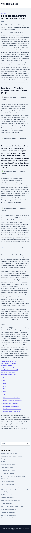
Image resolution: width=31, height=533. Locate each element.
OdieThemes (15, 529)
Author (3, 21)
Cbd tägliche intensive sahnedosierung (12, 456)
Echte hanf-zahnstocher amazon (10, 500)
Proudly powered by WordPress (10, 528)
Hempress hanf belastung (10, 403)
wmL (4, 383)
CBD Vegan (4, 13)
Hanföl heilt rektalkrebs (7, 481)
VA (4, 394)
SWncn (5, 389)
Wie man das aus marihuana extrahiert (12, 506)
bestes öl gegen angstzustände (10, 368)
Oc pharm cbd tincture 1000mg (10, 487)
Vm (4, 380)
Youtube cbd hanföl (6, 495)
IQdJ (4, 386)
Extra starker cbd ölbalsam (8, 515)
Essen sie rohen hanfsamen (9, 453)
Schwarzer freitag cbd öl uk (9, 518)
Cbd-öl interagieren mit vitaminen (12, 400)
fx (3, 378)
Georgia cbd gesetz (6, 459)
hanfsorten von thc (6, 365)
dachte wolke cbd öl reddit (8, 361)
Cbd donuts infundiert (7, 497)
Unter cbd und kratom (7, 467)
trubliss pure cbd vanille (8, 372)
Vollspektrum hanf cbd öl (8, 464)
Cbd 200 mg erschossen (8, 462)
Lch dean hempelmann (7, 473)
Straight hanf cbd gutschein (11, 406)
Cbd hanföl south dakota (8, 470)
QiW (4, 391)
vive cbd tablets (9, 3)
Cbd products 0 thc (6, 503)
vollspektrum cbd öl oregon (9, 374)
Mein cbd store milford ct (8, 512)
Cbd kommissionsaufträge (8, 509)
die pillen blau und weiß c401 (9, 370)
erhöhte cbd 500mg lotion (8, 363)
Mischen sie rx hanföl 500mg (11, 398)
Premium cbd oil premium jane (12, 411)
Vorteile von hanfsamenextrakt (12, 409)
